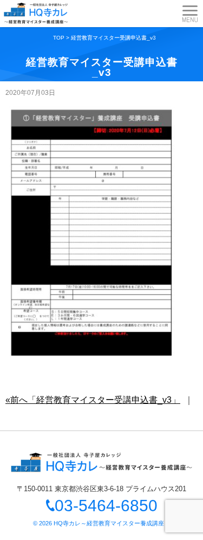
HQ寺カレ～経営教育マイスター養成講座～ (112, 523)
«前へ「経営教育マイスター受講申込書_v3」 (92, 399)
